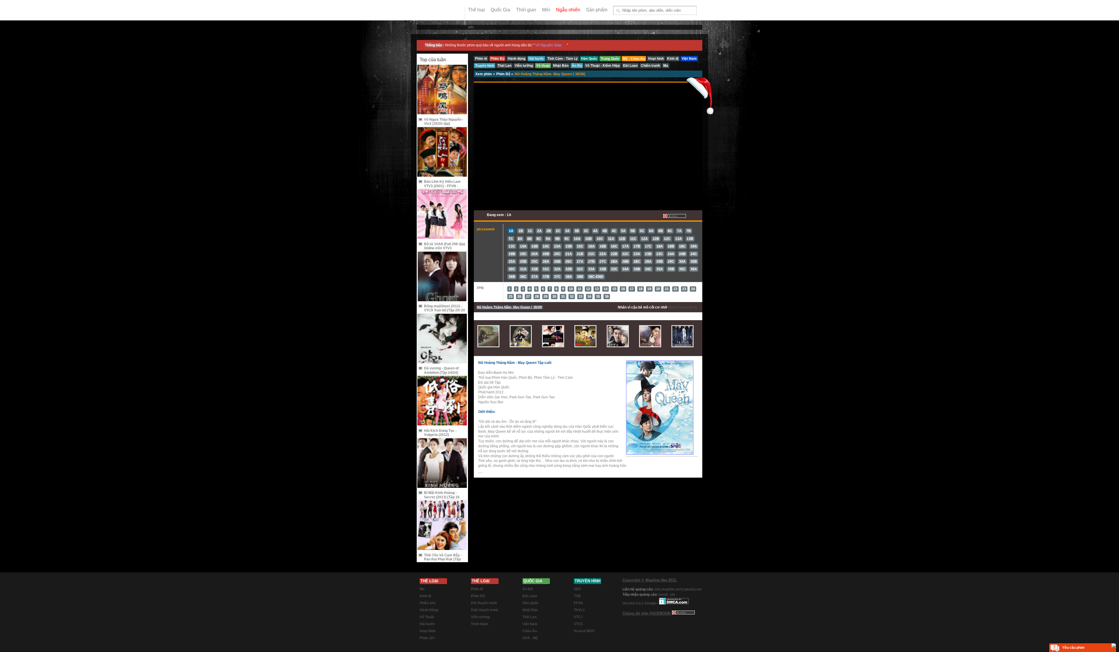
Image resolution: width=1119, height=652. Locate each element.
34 (589, 297)
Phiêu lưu (427, 603)
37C (557, 277)
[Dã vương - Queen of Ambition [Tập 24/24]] (442, 339)
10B (588, 239)
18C (682, 246)
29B (659, 262)
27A (580, 262)
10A (577, 239)
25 (511, 297)
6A (651, 231)
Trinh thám (479, 624)
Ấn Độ (527, 589)
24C (693, 254)
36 (607, 297)
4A (595, 231)
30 (554, 297)
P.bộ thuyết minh (484, 610)
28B (625, 262)
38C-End (596, 277)
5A (623, 231)
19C (523, 254)
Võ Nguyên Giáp (548, 45)
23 (684, 289)
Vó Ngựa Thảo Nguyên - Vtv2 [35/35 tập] (441, 122)
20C (557, 254)
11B (622, 239)
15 (614, 289)
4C (614, 231)
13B (690, 239)
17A (625, 246)
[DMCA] (674, 603)
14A (523, 246)
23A (637, 254)
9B (557, 239)
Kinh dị (425, 596)
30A (682, 262)
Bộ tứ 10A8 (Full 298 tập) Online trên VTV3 (442, 246)
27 (528, 297)
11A (611, 239)
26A (546, 262)
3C (586, 231)
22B (614, 254)
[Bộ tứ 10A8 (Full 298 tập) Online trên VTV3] (442, 214)
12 (588, 289)
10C (600, 239)
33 (580, 297)
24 (693, 289)
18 (640, 289)
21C (591, 254)
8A (520, 239)
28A (614, 262)
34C (648, 269)
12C (667, 239)
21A (568, 254)
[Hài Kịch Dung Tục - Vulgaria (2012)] (442, 401)
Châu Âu (529, 631)
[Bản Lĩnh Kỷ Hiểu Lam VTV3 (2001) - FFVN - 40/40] (442, 152)
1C (530, 231)
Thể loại (476, 9)
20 (658, 289)
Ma (422, 589)
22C (625, 254)
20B (546, 254)
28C (637, 262)
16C (614, 246)
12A (644, 239)
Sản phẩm (596, 9)
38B (580, 277)
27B (591, 262)
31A (523, 269)
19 (649, 289)
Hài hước (427, 624)
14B (534, 246)
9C (566, 239)
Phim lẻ (477, 589)
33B (602, 269)
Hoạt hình (427, 631)
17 (632, 289)
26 (519, 297)
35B (671, 269)
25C (534, 262)
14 (606, 289)
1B (520, 231)
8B (529, 239)
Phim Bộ (503, 74)
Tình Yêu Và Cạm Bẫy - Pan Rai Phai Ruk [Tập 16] (440, 559)
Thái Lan (529, 617)
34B (637, 269)
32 (572, 297)
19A (693, 246)
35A (659, 269)
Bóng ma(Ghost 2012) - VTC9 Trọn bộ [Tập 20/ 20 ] (442, 310)
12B (655, 239)
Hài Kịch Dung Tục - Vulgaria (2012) (438, 433)
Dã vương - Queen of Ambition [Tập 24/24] (439, 370)
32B (568, 269)
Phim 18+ (427, 638)
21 (667, 289)
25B (523, 262)
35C (682, 269)
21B (580, 254)
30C (512, 269)
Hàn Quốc (530, 603)
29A (648, 262)
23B (648, 254)
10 (571, 289)
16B (602, 246)
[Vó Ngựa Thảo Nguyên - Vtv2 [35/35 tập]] (442, 90)
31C (546, 269)
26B (557, 262)
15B (568, 246)
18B (671, 246)
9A (548, 239)
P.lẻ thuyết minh (484, 603)
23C (659, 254)
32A (557, 269)
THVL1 (579, 610)
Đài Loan (529, 596)
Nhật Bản (530, 610)
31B (534, 269)
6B (660, 231)
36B (512, 277)
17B (637, 246)
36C (523, 277)
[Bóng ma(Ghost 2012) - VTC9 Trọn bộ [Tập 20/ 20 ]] (442, 277)
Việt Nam (530, 624)
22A (602, 254)
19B (512, 254)
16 (623, 289)
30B (693, 262)
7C (511, 239)
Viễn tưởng (480, 617)
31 (563, 297)
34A (625, 269)
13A (678, 239)
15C (580, 246)
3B (576, 231)
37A (534, 277)
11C (633, 239)
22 (675, 289)
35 (598, 297)
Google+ (651, 603)
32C (580, 269)
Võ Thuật (427, 617)
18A (659, 246)
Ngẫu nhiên (568, 9)
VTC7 (578, 617)
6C (670, 231)
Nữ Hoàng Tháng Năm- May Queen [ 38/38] (550, 74)
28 (537, 297)
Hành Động (429, 610)
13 (597, 289)
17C (648, 246)
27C (602, 262)
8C (538, 239)
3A (567, 231)
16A (591, 246)
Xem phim (484, 74)
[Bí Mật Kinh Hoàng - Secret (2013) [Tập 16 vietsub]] (442, 463)
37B (546, 277)
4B (604, 231)
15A (557, 246)
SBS (577, 589)
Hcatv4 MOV (584, 631)
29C (671, 262)
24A (671, 254)
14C (546, 246)
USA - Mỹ (530, 638)
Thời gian (526, 9)
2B (548, 231)
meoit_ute (667, 595)
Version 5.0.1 (633, 603)
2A (539, 231)
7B (688, 231)
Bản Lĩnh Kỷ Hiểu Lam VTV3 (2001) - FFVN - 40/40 (440, 186)
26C (568, 262)
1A (511, 231)
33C (614, 269)
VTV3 (578, 624)
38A (568, 277)
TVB (577, 596)
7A (679, 231)
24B (682, 254)
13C (512, 246)
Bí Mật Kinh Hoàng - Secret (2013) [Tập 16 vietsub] (439, 497)
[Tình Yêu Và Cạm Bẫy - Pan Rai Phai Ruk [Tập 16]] (442, 525)
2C (558, 231)
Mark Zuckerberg (682, 307)
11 (579, 289)
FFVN (578, 603)
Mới (546, 9)
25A (512, 262)
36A (693, 269)
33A (591, 269)
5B (632, 231)
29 (545, 297)
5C (642, 231)
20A (534, 254)
